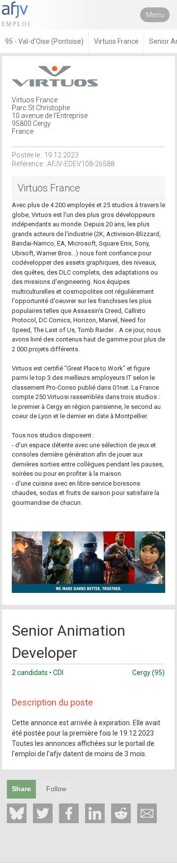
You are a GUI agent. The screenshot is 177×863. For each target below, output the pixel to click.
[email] (147, 813)
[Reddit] (121, 813)
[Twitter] (43, 813)
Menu (155, 14)
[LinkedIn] (95, 813)
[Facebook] (69, 813)
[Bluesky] (17, 813)
